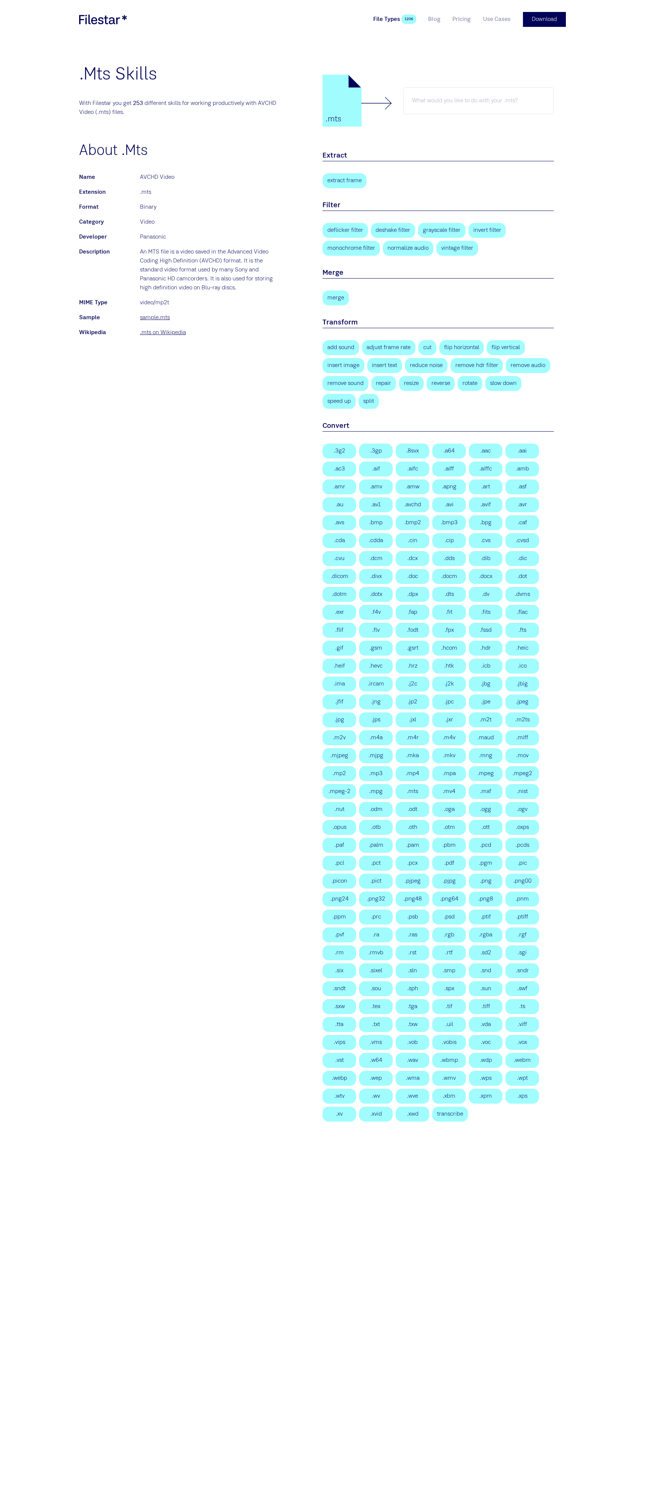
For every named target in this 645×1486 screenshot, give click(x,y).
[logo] (103, 19)
